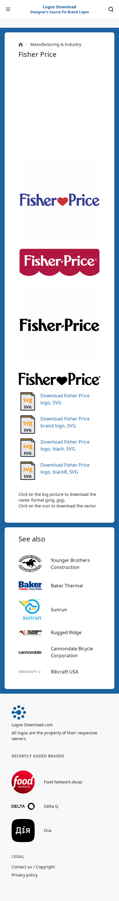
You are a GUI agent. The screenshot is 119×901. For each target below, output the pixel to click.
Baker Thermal (67, 585)
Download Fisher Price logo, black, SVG (65, 445)
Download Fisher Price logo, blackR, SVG (65, 468)
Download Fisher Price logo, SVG (65, 399)
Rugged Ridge (66, 632)
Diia (47, 830)
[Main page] (20, 44)
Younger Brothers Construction (70, 563)
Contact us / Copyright (33, 867)
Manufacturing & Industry (55, 44)
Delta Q (51, 806)
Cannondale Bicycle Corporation (72, 652)
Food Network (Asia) (63, 782)
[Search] (111, 9)
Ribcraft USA (64, 672)
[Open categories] (8, 9)
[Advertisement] (59, 109)
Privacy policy (25, 875)
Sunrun (59, 609)
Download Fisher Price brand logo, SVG (65, 422)
